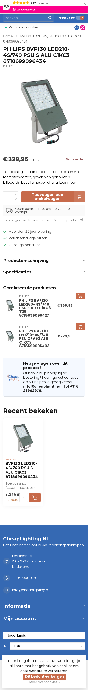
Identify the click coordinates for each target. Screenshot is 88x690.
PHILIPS (8, 66)
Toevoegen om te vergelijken (26, 220)
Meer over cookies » (44, 682)
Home (8, 36)
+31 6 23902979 (24, 577)
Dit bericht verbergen (44, 676)
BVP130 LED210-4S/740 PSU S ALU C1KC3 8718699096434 (22, 470)
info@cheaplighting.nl (44, 386)
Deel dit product (67, 220)
